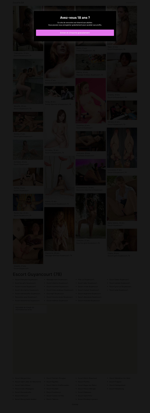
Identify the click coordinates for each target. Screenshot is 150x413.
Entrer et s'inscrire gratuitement (75, 33)
